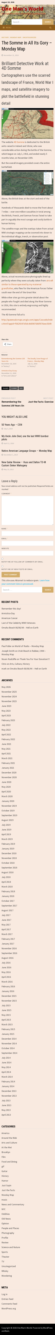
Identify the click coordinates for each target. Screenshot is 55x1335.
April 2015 (6, 1019)
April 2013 (6, 1114)
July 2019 (6, 824)
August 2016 (7, 957)
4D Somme (19, 142)
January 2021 (8, 767)
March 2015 (7, 1024)
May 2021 (6, 748)
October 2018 (8, 862)
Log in (4, 1294)
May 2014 (6, 1067)
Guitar (4, 1171)
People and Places (10, 1228)
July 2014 (6, 1057)
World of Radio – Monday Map (29, 646)
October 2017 (8, 900)
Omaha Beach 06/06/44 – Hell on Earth (20, 627)
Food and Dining (9, 1161)
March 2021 (7, 758)
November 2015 (9, 1000)
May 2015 (6, 1014)
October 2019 (8, 810)
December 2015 (9, 995)
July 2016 (6, 962)
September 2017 (9, 905)
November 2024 (9, 696)
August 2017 (7, 910)
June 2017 (6, 919)
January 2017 (8, 943)
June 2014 (6, 1062)
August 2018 (7, 872)
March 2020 (7, 796)
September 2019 (9, 815)
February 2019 (8, 843)
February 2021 (8, 763)
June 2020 (6, 782)
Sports (5, 1251)
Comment (7, 493)
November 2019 (9, 805)
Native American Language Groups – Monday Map (27, 450)
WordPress (48, 1328)
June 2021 (6, 744)
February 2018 (8, 891)
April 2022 (6, 734)
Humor (5, 1180)
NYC (4, 1209)
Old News (6, 1218)
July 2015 (6, 1005)
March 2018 (7, 886)
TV (3, 1261)
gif (3, 1166)
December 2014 (9, 1038)
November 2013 (9, 1095)
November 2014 (9, 1043)
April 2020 (6, 791)
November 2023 (9, 701)
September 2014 (9, 1052)
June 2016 (6, 967)
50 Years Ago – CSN (12, 424)
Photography (8, 1232)
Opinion (5, 1223)
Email (5, 538)
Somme (14, 388)
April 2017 (6, 929)
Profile (5, 1237)
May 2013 (6, 1110)
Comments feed (9, 1303)
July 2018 (6, 877)
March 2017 (7, 934)
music (4, 1199)
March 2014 (7, 1076)
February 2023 (8, 720)
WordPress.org (9, 1308)
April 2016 (6, 976)
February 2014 (8, 1081)
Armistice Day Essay (9, 370)
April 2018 (6, 881)
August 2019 (7, 820)
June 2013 (6, 1105)
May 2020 (6, 786)
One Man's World (22, 8)
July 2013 (6, 1100)
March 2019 (7, 839)
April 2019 (6, 834)
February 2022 (8, 739)
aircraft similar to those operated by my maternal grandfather (27, 284)
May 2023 (6, 710)
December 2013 (9, 1091)
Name (5, 528)
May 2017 (6, 924)
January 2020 (8, 801)
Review (5, 1242)
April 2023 (6, 715)
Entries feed (7, 1298)
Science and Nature (11, 1247)
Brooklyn (6, 1152)
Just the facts (8, 1190)
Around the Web (9, 1137)
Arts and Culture (9, 1142)
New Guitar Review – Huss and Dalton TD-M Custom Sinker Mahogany (24, 464)
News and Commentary (13, 1204)
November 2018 (9, 858)
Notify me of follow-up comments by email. (22, 562)
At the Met (7, 1147)
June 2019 (6, 829)
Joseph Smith (8, 650)
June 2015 (6, 1010)
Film (4, 1156)
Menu (8, 27)
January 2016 (8, 991)
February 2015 (8, 1029)
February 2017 (8, 938)
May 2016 (6, 972)
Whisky (5, 1270)
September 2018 (9, 867)
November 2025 (9, 691)
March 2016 (7, 981)
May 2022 (6, 729)
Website (5, 548)
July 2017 (6, 915)
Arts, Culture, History (20, 663)
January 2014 (8, 1086)
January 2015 (8, 1033)
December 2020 (9, 772)
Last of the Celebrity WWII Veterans (18, 622)
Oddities (6, 1213)
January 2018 (8, 896)
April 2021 (6, 753)
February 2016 (8, 986)
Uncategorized (29, 37)
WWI (21, 388)
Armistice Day (8, 613)
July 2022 (6, 725)
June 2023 (6, 705)
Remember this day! (11, 608)
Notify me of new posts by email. (17, 569)
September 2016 (9, 953)
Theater (5, 1256)
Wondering (7, 1275)
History (5, 37)
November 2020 (9, 777)
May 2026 (6, 686)
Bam (7, 1331)
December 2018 (9, 853)
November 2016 (9, 948)
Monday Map (15, 37)
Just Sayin (6, 1185)
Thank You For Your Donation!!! (35, 659)
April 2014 (6, 1071)
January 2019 (8, 848)
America (5, 1133)
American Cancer (10, 618)
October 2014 (8, 1048)
